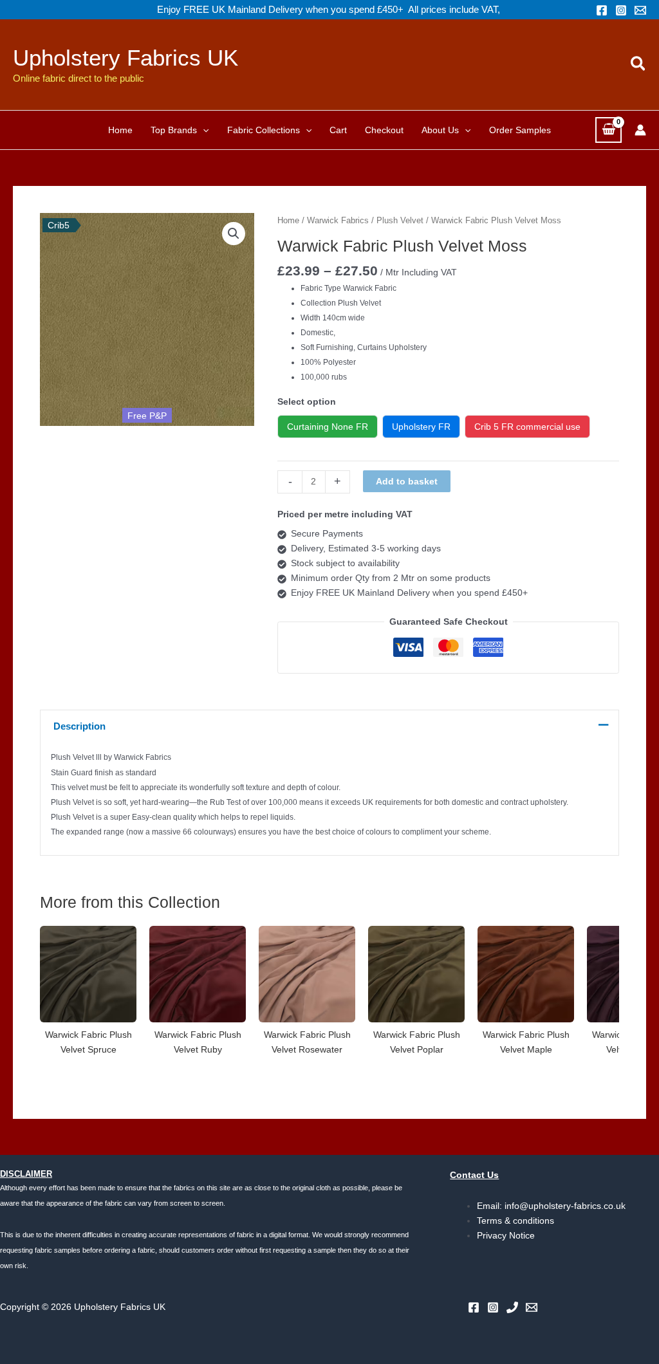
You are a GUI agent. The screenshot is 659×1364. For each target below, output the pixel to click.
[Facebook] (602, 10)
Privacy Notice (506, 1235)
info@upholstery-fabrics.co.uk (565, 1206)
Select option (306, 401)
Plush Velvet (399, 220)
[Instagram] (621, 10)
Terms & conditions (515, 1220)
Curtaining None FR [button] (327, 426)
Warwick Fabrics (338, 220)
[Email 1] (640, 10)
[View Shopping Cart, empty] (608, 129)
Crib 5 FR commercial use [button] (527, 426)
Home (288, 220)
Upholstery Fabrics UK (125, 57)
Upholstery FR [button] (421, 426)
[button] (639, 64)
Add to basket (407, 481)
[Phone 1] (512, 1307)
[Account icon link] (640, 130)
